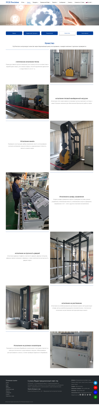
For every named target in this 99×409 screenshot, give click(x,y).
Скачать (70, 2)
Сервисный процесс (32, 33)
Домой (11, 24)
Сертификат (84, 33)
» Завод (15, 24)
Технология (49, 33)
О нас (22, 2)
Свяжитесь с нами (79, 2)
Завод (28, 2)
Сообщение (62, 2)
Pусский (89, 2)
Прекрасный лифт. (45, 2)
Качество (67, 33)
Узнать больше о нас (34, 389)
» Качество (19, 24)
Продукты (35, 2)
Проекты (54, 2)
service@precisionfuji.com (86, 392)
